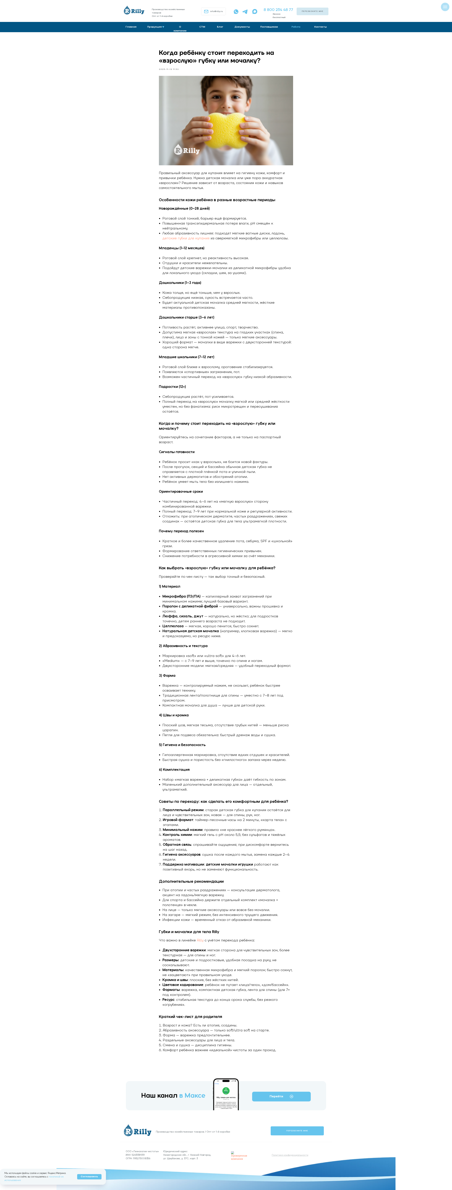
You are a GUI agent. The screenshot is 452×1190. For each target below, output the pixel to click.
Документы (242, 27)
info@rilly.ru (216, 11)
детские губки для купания (186, 238)
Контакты (320, 27)
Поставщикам (269, 27)
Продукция (154, 27)
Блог (220, 27)
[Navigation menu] (445, 7)
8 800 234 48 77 (278, 9)
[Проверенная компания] (240, 1152)
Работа (296, 27)
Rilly (200, 940)
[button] (312, 11)
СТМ (202, 27)
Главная (131, 27)
